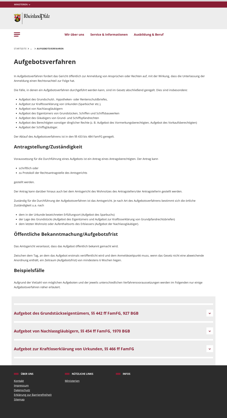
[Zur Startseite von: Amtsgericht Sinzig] (32, 18)
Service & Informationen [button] (109, 34)
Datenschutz (22, 390)
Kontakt (19, 381)
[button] (17, 34)
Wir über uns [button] (74, 34)
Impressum (21, 385)
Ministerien (72, 381)
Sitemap (19, 399)
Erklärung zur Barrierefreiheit (33, 395)
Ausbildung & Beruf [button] (149, 34)
